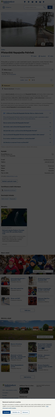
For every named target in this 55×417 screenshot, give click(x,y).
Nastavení (25, 412)
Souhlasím (6, 412)
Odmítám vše (16, 412)
